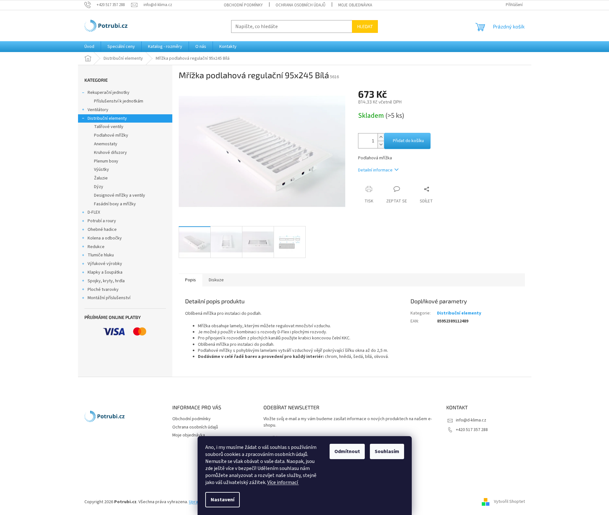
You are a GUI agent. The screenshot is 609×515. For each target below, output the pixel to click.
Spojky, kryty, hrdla (106, 281)
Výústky (101, 169)
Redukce (96, 247)
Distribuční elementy (107, 118)
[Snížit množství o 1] (381, 144)
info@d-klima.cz (471, 420)
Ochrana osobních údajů (300, 5)
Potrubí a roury (102, 221)
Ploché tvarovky (103, 289)
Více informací (283, 482)
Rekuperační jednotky (108, 92)
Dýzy (98, 187)
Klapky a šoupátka (105, 272)
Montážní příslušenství (109, 298)
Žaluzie (101, 178)
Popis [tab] (190, 280)
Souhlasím (387, 451)
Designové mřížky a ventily (119, 195)
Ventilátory (98, 110)
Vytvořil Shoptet (509, 502)
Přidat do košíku (408, 141)
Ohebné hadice (102, 229)
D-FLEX (94, 212)
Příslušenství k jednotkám (118, 101)
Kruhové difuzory (110, 152)
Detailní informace (375, 170)
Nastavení (222, 499)
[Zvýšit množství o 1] (381, 137)
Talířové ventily (108, 127)
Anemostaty (105, 144)
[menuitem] (89, 47)
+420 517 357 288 (472, 430)
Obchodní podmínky (243, 5)
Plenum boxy (106, 161)
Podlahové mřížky (111, 135)
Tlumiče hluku (101, 255)
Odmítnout (347, 451)
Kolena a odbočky (105, 238)
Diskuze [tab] (216, 280)
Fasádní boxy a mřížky (115, 204)
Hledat (365, 26)
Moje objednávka (355, 5)
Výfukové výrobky (105, 264)
